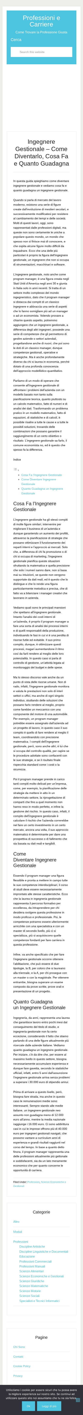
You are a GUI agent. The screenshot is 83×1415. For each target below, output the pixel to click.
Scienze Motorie (30, 1291)
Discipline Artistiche (32, 1246)
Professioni (33, 1182)
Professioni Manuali (32, 1266)
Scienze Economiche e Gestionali (41, 1276)
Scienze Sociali (29, 1296)
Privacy (18, 1375)
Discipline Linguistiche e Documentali (43, 1251)
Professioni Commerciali (35, 1261)
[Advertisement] (41, 94)
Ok (28, 1406)
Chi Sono (19, 1346)
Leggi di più (49, 1406)
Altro (16, 1221)
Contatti (18, 1356)
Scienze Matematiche (33, 1286)
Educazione (27, 1256)
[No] (78, 1400)
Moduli (17, 1231)
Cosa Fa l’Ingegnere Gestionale (41, 475)
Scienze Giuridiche (31, 1281)
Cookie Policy (21, 1366)
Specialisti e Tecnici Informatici (39, 1301)
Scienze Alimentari (31, 1271)
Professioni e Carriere (41, 21)
